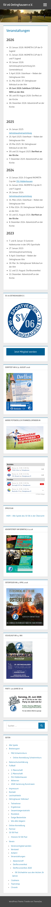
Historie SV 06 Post (19, 837)
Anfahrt (14, 853)
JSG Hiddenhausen (24, 181)
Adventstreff (18, 861)
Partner (12, 829)
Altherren (15, 780)
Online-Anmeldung (17, 825)
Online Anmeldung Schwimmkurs (27, 757)
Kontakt (12, 792)
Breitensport (14, 748)
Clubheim (15, 880)
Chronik (14, 887)
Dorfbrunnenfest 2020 (22, 868)
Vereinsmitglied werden (21, 846)
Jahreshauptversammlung (20, 133)
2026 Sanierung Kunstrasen (23, 784)
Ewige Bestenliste (18, 817)
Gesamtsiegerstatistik (20, 810)
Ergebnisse (15, 807)
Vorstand (15, 849)
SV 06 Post (13, 832)
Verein (11, 841)
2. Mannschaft (17, 773)
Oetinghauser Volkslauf (19, 799)
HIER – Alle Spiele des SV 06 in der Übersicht (25, 516)
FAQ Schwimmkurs (19, 753)
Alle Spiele (13, 745)
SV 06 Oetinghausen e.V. (18, 4)
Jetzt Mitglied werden (25, 351)
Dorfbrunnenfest (20, 864)
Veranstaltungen (18, 856)
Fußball (12, 765)
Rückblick (15, 814)
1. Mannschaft (17, 770)
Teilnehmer (16, 803)
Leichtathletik (15, 795)
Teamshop (15, 884)
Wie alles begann (18, 821)
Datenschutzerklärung (18, 762)
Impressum (14, 788)
